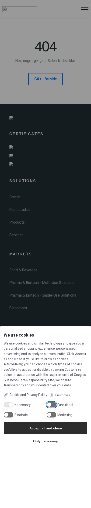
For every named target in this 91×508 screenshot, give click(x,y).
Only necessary (45, 441)
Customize (62, 395)
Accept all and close (45, 428)
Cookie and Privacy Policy (28, 395)
